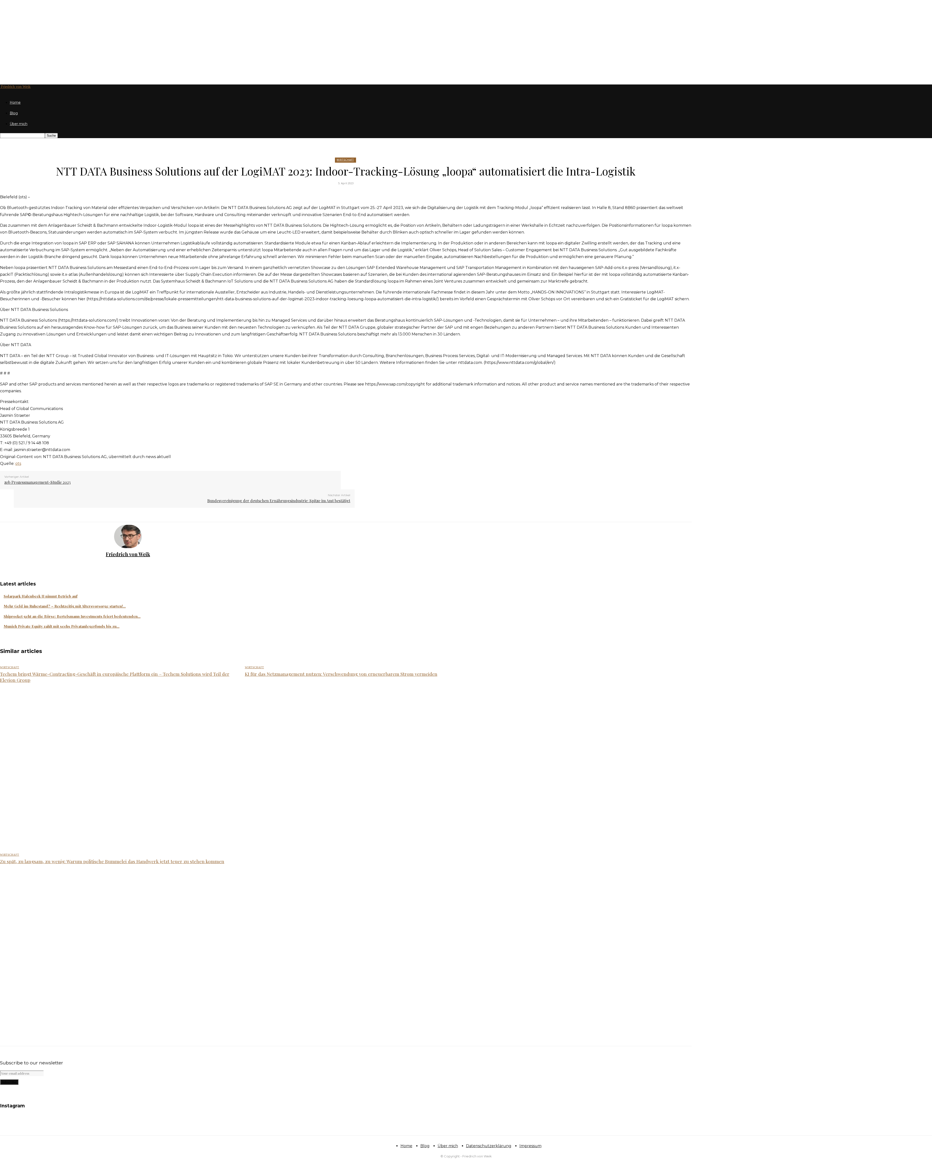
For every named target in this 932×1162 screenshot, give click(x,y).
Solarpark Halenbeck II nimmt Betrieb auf (40, 596)
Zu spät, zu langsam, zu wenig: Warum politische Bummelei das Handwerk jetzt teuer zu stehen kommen (112, 861)
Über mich (18, 124)
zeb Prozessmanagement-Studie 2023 (37, 482)
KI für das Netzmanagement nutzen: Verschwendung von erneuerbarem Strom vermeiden (341, 674)
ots (18, 463)
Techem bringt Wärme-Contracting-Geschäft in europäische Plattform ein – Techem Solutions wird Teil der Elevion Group (114, 677)
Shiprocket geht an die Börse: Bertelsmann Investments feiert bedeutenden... (72, 616)
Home (15, 102)
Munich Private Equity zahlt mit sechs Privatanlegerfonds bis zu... (61, 626)
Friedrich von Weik (128, 554)
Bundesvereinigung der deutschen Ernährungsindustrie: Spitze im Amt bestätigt (278, 500)
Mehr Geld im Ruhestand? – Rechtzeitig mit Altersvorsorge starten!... (65, 606)
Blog (14, 113)
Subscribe (9, 1082)
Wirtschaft (345, 159)
